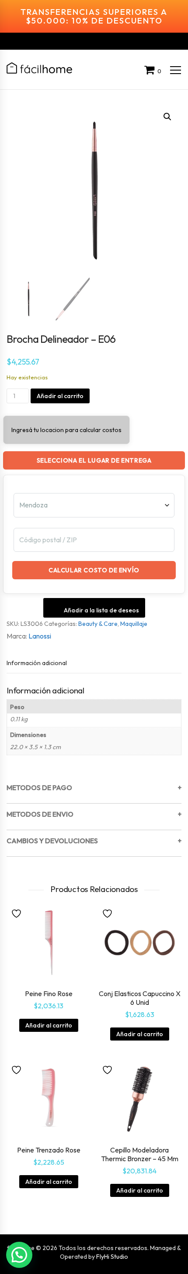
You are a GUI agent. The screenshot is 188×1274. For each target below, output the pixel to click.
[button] (167, 117)
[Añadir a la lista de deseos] (17, 913)
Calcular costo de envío (94, 570)
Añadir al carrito (60, 396)
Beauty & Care (98, 624)
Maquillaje (133, 624)
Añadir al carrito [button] (48, 1025)
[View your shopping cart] (150, 71)
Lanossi (39, 636)
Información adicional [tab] (37, 663)
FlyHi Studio (112, 1256)
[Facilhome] (39, 68)
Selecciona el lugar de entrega (94, 460)
